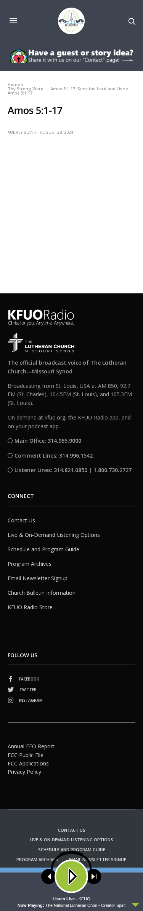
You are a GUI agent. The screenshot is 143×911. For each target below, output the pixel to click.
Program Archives (29, 563)
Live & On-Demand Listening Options (54, 534)
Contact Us (21, 520)
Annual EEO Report (31, 746)
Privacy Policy (24, 771)
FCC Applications (28, 763)
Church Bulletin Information (42, 592)
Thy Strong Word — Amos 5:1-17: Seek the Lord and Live (66, 88)
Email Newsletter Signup (37, 578)
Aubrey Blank (22, 132)
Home (14, 84)
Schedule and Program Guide (43, 549)
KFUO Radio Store (30, 607)
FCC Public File (25, 755)
